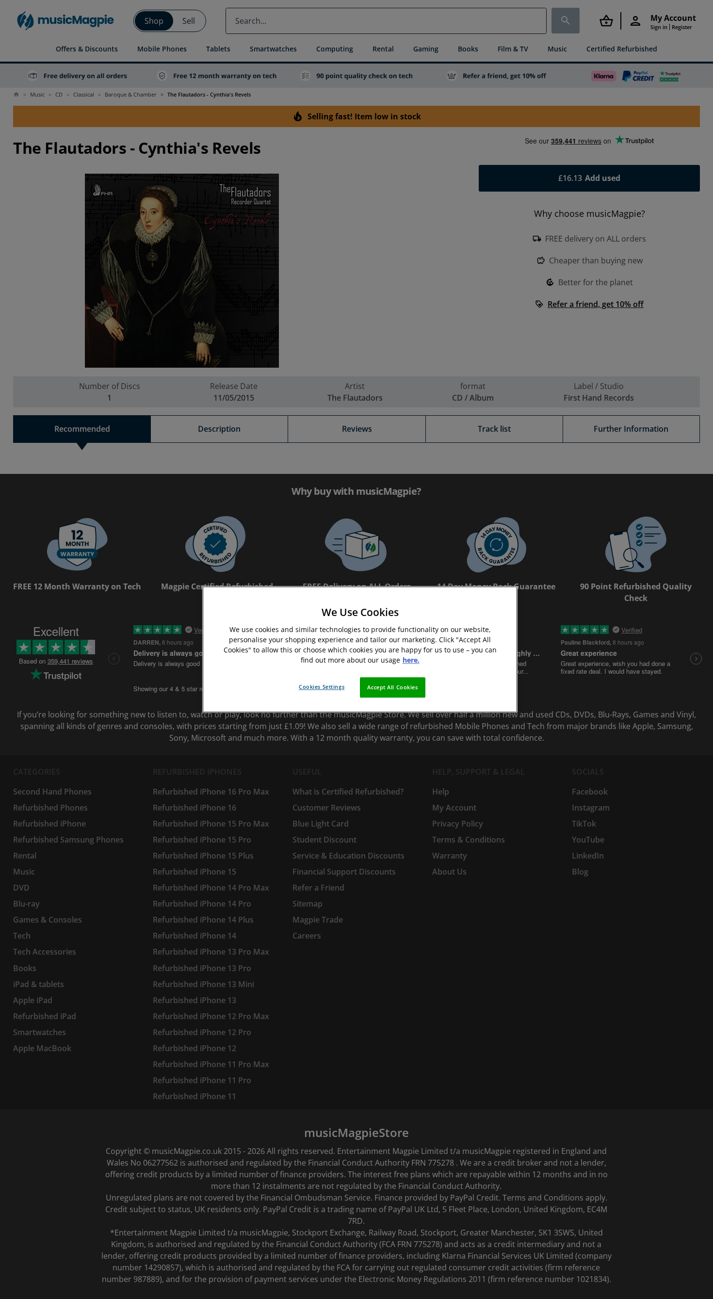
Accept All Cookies (392, 687)
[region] (360, 649)
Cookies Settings (321, 687)
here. (411, 660)
